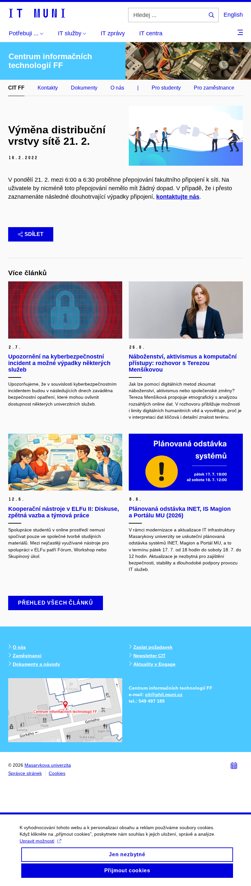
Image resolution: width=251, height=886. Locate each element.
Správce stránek (25, 773)
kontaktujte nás (177, 196)
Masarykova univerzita (48, 765)
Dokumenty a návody (36, 664)
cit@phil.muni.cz (163, 694)
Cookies (57, 773)
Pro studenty (166, 88)
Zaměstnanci (27, 655)
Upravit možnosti (37, 841)
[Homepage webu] (36, 13)
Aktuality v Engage (154, 664)
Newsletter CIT (149, 655)
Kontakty (48, 88)
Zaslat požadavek (153, 647)
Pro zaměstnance (214, 88)
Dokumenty (84, 88)
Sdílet (34, 234)
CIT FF (16, 88)
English (233, 14)
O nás (117, 88)
